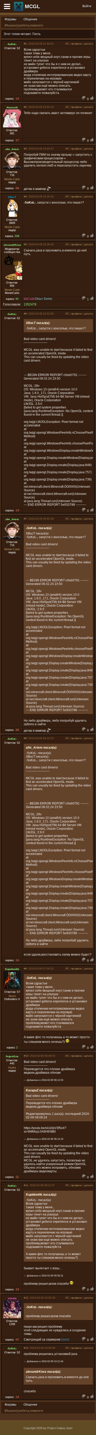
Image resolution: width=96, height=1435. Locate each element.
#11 (26, 1185)
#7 (25, 518)
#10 (26, 1055)
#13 (26, 1347)
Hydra (12, 1067)
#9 (25, 968)
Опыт (39, 299)
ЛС (67, 43)
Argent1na (12, 1056)
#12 (26, 1297)
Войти (86, 6)
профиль (76, 43)
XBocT (12, 197)
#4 (25, 196)
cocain (12, 1298)
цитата (88, 43)
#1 (25, 43)
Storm (12, 995)
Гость (36, 34)
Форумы (10, 19)
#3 (25, 148)
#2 (25, 107)
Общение (30, 19)
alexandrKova (12, 244)
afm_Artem (12, 149)
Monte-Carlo (12, 179)
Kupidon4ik (12, 969)
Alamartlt (12, 107)
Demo (48, 299)
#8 (25, 738)
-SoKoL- (12, 44)
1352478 (30, 304)
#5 (25, 244)
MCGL (32, 6)
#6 (25, 313)
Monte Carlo (12, 227)
